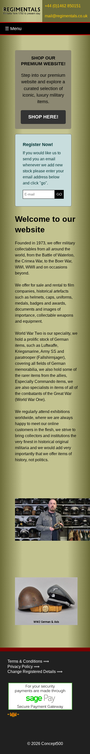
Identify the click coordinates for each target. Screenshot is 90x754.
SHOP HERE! (43, 116)
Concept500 (52, 743)
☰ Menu (13, 28)
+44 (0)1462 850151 (63, 6)
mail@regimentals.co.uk (66, 16)
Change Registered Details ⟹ (35, 671)
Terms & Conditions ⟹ (28, 661)
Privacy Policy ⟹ (24, 666)
